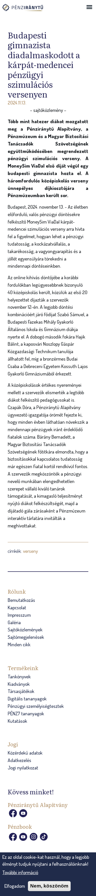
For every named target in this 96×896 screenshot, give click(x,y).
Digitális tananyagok (27, 698)
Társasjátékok (21, 691)
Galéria (14, 622)
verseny (30, 551)
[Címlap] (27, 10)
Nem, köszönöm (49, 886)
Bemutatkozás (21, 600)
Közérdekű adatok (25, 752)
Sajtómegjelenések (26, 637)
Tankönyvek (19, 676)
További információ (20, 872)
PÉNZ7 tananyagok (26, 713)
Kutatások (17, 721)
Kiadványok (19, 684)
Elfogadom (14, 886)
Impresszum (19, 615)
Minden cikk (19, 644)
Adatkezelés (19, 760)
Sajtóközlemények (25, 629)
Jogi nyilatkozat (23, 767)
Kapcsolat (17, 607)
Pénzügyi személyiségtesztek (36, 706)
